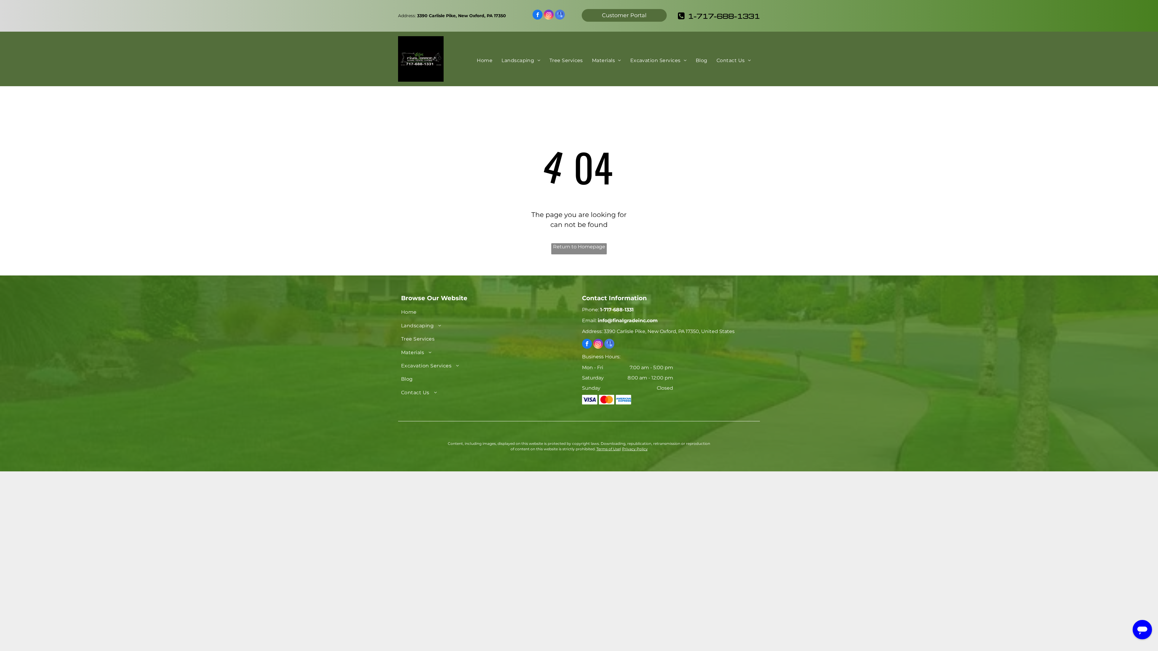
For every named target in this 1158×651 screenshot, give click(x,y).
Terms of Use (608, 449)
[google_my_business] (560, 15)
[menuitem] (484, 60)
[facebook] (538, 15)
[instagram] (549, 15)
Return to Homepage (579, 247)
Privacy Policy (635, 449)
